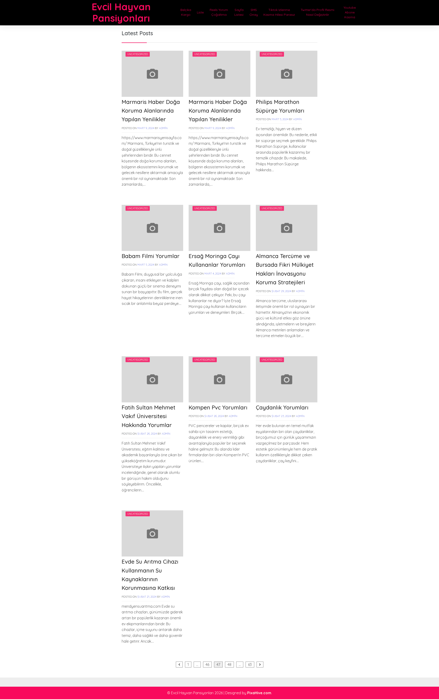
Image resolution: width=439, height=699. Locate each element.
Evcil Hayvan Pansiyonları (121, 12)
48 (229, 664)
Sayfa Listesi (239, 12)
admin (163, 128)
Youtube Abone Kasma (350, 12)
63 (250, 664)
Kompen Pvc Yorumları (218, 407)
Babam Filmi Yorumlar (150, 256)
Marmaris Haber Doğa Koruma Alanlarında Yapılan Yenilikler (151, 110)
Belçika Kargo (185, 12)
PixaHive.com (259, 693)
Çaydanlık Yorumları (282, 407)
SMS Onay (253, 12)
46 (207, 664)
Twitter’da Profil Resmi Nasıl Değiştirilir (317, 12)
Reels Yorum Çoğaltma (219, 12)
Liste (200, 12)
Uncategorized (137, 54)
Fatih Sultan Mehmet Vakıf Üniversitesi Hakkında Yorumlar (148, 416)
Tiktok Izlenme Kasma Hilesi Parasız (279, 12)
